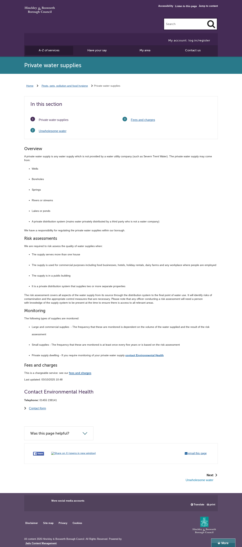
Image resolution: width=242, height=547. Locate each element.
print (212, 504)
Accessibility (165, 6)
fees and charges (80, 372)
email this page (197, 453)
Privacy (63, 523)
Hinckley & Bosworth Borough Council (39, 10)
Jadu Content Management (41, 543)
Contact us (193, 50)
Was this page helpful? (49, 433)
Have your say (97, 50)
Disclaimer (31, 523)
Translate (199, 504)
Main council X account (43, 502)
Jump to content (208, 6)
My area (145, 50)
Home (29, 85)
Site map (48, 523)
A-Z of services (49, 50)
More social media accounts (67, 500)
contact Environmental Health (144, 355)
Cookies (77, 523)
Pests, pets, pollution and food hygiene (65, 85)
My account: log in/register (189, 40)
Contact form (37, 408)
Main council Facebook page (31, 502)
